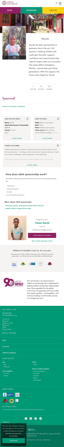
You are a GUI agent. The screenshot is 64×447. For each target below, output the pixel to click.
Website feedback (9, 353)
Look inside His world (42, 235)
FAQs (4, 327)
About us (5, 321)
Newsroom (6, 325)
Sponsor (31, 10)
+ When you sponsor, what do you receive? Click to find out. (24, 206)
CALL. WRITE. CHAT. (9, 309)
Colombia (5, 373)
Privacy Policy (6, 329)
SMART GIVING (7, 389)
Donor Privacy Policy (31, 439)
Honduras (35, 375)
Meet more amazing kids (41, 241)
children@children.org (9, 315)
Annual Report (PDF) (9, 406)
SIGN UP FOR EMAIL (9, 333)
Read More (17, 138)
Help (4, 340)
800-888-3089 (7, 313)
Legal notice (39, 439)
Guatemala (35, 373)
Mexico (34, 378)
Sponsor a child (7, 323)
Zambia (34, 364)
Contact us (6, 319)
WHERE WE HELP (8, 358)
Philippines (6, 366)
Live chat (5, 346)
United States (36, 380)
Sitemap (6, 422)
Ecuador (5, 375)
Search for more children (13, 106)
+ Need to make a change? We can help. (18, 208)
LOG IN (53, 10)
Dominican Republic (38, 371)
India (4, 364)
